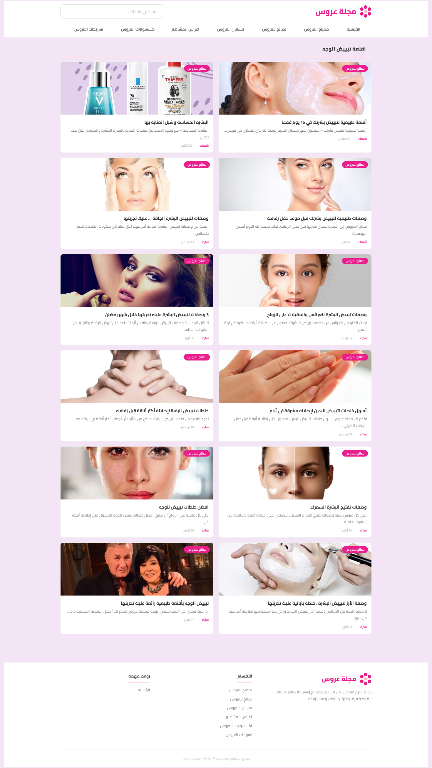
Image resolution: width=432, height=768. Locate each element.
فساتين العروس (230, 29)
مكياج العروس (316, 29)
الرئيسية (353, 29)
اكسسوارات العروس (138, 29)
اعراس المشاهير (185, 29)
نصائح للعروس (274, 29)
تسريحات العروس (88, 29)
